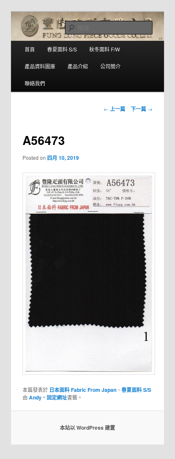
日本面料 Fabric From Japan (82, 390)
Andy (35, 397)
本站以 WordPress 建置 (87, 427)
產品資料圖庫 (40, 66)
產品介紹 (78, 66)
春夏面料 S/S (62, 49)
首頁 (30, 49)
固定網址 (57, 397)
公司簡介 (110, 66)
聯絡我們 (35, 83)
